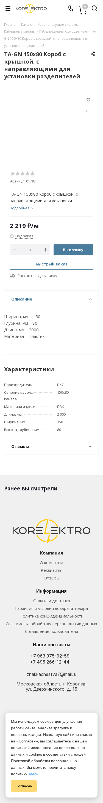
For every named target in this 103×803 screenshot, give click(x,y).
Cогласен (23, 786)
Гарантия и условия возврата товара (51, 608)
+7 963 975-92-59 (49, 656)
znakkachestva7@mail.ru (51, 674)
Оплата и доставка (51, 600)
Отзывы (52, 578)
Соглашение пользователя (51, 631)
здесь (33, 774)
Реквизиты (51, 570)
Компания (51, 553)
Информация (51, 591)
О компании (51, 562)
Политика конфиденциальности (51, 616)
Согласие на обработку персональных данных (51, 623)
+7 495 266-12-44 (49, 662)
